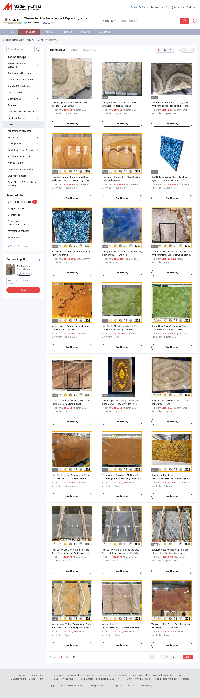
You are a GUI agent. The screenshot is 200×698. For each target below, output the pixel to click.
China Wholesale (87, 675)
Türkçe (156, 679)
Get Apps (178, 7)
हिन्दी (137, 679)
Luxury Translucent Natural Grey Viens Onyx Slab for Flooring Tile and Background (120, 106)
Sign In (134, 7)
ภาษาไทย (146, 679)
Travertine (13, 105)
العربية (111, 679)
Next (187, 656)
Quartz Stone (14, 98)
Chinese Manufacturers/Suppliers (63, 675)
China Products (38, 675)
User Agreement (117, 685)
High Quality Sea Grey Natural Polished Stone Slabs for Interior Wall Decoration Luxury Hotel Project (70, 553)
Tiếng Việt (166, 679)
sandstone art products (19, 130)
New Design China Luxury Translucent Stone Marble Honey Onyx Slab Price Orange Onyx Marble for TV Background (121, 404)
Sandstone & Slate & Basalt (21, 150)
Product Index (154, 675)
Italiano (79, 679)
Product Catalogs (18, 246)
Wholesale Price (104, 675)
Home (11, 31)
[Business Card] (39, 260)
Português (43, 679)
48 (74, 656)
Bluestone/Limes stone (19, 156)
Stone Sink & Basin (17, 175)
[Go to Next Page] (190, 50)
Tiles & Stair (13, 137)
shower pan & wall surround (17, 65)
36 (67, 656)
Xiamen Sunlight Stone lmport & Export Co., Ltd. (54, 18)
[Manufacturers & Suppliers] (23, 6)
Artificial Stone (15, 92)
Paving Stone (14, 143)
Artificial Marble (15, 162)
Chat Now (26, 273)
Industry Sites (120, 675)
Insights (179, 675)
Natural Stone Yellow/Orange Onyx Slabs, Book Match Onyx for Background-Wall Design (72, 627)
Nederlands (101, 679)
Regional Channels (137, 675)
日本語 (129, 679)
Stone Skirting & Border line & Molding (22, 184)
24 (60, 657)
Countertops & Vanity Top (20, 79)
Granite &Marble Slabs (19, 85)
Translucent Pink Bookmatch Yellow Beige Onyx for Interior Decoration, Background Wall (171, 255)
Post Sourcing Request (194, 21)
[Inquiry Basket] (167, 7)
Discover (85, 31)
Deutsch (89, 679)
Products (30, 31)
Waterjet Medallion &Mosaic (21, 111)
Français (54, 679)
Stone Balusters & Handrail (21, 169)
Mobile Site (167, 675)
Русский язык (67, 679)
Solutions (67, 31)
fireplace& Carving (17, 117)
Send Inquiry (72, 123)
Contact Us (104, 31)
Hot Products (23, 675)
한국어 (120, 679)
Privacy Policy (146, 685)
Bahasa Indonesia (181, 679)
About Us (49, 31)
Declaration (132, 685)
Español (32, 679)
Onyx (10, 124)
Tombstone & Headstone (20, 73)
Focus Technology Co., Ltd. (79, 685)
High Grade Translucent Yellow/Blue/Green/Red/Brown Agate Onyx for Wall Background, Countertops (170, 478)
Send (23, 289)
